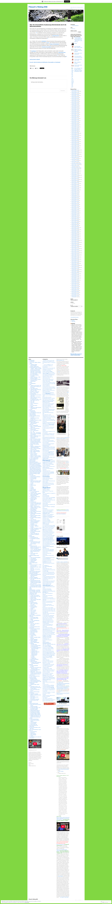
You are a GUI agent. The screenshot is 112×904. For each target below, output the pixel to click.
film (49, 452)
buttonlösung (46, 409)
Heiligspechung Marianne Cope (46, 485)
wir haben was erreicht (45, 684)
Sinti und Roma (32, 692)
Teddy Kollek (44, 652)
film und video (44, 453)
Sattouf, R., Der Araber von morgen (35, 455)
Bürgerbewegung (52, 409)
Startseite (75, 43)
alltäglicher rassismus (49, 375)
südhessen (49, 648)
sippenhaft (49, 629)
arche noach (44, 383)
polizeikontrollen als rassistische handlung (48, 597)
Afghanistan (44, 373)
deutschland (51, 424)
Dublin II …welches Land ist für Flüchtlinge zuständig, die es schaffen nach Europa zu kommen (35, 507)
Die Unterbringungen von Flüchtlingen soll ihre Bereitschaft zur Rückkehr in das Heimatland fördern (48, 434)
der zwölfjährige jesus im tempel (50, 423)
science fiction (50, 625)
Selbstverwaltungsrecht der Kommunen (47, 627)
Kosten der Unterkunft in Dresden (47, 536)
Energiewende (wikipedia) (34, 709)
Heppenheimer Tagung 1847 (46, 488)
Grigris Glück (32, 402)
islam (44, 523)
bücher (49, 409)
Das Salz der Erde (32, 475)
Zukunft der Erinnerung (33, 661)
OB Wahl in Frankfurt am (46, 584)
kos (53, 535)
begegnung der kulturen (49, 389)
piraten (47, 592)
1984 (51, 369)
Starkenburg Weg (33, 658)
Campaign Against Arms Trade (46, 415)
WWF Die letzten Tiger (33, 724)
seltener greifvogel (45, 628)
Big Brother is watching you (51, 398)
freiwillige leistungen (45, 464)
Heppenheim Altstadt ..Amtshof (34, 684)
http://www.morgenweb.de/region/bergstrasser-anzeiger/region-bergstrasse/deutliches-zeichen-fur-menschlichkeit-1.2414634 (63, 687)
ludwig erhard (44, 545)
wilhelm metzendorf (52, 677)
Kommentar (63, 90)
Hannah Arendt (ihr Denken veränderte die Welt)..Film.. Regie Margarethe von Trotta (35, 481)
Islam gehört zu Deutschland (33, 573)
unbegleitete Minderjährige (46, 659)
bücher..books (31, 424)
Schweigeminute (51, 622)
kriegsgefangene (45, 538)
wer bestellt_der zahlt (51, 675)
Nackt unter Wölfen (33, 485)
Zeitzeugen (48, 687)
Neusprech (44, 579)
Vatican (44, 663)
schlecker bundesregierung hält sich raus (48, 619)
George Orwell (48, 470)
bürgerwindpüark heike (45, 414)
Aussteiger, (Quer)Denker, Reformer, (35, 415)
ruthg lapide (51, 616)
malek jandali (44, 548)
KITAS (52, 533)
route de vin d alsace (33, 609)
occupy (50, 584)
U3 (48, 656)
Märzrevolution (44, 567)
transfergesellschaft (52, 654)
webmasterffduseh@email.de (75, 317)
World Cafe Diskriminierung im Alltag (35, 681)
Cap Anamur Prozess (33, 501)
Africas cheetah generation (34, 388)
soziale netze (48, 634)
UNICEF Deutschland (33, 722)
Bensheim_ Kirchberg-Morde (34, 366)
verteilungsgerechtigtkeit (46, 667)
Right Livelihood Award (48, 613)
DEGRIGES (44, 41)
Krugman (53, 539)
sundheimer (50, 646)
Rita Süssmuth (52, 613)
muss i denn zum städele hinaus (47, 566)
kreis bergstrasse (50, 537)
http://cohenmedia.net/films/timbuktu (64, 769)
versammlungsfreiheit (49, 666)
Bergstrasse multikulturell (33, 577)
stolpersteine (49, 645)
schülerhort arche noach (46, 625)
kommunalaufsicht (45, 534)
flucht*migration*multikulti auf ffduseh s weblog (49, 457)
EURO (51, 447)
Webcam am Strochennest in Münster (47, 674)
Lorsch (54, 544)
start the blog (73, 28)
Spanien (50, 635)
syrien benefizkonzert (45, 648)
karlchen (51, 526)
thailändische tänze (51, 652)
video (51, 668)
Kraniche (52, 536)
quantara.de (53, 598)
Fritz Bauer (52, 464)
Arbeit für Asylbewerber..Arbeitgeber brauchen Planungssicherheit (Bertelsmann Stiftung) (35, 494)
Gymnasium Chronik (34, 650)
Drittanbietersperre (33, 383)
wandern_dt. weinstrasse (33, 613)
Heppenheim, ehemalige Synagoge (34, 555)
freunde (49, 464)
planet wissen (47, 595)
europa (53, 447)
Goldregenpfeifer (45, 474)
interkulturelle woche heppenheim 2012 (47, 515)
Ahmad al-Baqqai (60, 876)
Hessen (44, 492)
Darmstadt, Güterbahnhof (33, 639)
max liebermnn (44, 557)
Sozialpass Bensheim (33, 560)
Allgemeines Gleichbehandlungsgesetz (49, 374)
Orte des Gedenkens (32, 634)
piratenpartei (44, 595)
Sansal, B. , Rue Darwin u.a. (34, 403)
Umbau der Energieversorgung (34, 703)
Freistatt (31, 535)
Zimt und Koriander (33, 489)
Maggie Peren (48, 545)
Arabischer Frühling (50, 380)
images (47, 505)
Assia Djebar (52, 383)
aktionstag (50, 373)
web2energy (51, 673)
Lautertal (48, 543)
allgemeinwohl (44, 375)
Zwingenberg (44, 694)
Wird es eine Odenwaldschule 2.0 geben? (35, 729)
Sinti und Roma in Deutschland (34, 699)
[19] (47, 38)
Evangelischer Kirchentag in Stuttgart (35, 473)
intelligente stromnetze (45, 512)
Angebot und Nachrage (45, 379)
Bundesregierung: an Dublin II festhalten (48, 404)
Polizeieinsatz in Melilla (33, 524)
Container (49, 418)
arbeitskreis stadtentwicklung (46, 381)
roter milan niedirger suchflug (46, 616)
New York (46, 579)
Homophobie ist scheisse (33, 679)
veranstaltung (48, 663)
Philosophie (31, 664)
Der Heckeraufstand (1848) (34, 537)
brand (43, 401)
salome (53, 617)
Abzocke (31, 382)
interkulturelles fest (50, 512)
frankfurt (44, 463)
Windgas (50, 679)
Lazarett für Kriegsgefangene (34, 659)
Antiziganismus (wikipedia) (34, 693)
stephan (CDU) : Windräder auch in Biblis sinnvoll (49, 644)
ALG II (44, 374)
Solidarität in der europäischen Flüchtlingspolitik (49, 632)
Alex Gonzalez (53, 373)
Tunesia (54, 655)
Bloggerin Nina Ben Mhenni (50, 400)
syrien (52, 647)
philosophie (44, 592)
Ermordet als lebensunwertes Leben (35, 596)
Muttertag (31, 619)
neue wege (46, 570)
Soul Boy (31, 404)
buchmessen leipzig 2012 (46, 403)
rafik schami (44, 599)
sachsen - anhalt (49, 617)
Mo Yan (44, 565)
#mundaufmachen (32, 360)
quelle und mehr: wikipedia (35, 59)
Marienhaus (47, 548)
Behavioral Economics (33, 421)
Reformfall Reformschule (33, 630)
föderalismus (44, 465)
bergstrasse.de (52, 393)
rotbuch (45, 614)
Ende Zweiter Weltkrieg (46, 442)
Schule (30, 685)
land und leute (31, 601)
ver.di (45, 663)
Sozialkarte (44, 635)
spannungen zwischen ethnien (47, 636)
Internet (31, 563)
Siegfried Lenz (49, 628)
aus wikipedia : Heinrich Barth (64, 897)
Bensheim (48, 393)
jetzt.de (52, 525)
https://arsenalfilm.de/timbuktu (61, 750)
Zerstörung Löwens (33, 600)
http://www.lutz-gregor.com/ (60, 844)
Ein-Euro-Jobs (53, 441)
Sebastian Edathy (45, 626)
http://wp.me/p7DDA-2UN (60, 360)
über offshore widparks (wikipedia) (35, 713)
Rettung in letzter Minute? (34, 631)
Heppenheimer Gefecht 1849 (35, 651)
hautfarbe (50, 483)
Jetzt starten (67, 1)
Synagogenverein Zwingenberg (46, 647)
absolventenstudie (48, 370)
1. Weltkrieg (48, 364)
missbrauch (45, 562)
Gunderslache (33, 649)
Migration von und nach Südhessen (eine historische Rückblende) (78, 50)
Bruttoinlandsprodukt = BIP (46, 402)
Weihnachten (44, 675)
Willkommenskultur (46, 679)
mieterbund (44, 558)
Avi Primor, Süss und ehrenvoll (34, 595)
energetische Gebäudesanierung (47, 443)
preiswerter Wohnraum (49, 598)
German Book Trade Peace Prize (47, 471)
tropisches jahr (48, 655)
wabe (54, 669)
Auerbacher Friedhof (33, 635)
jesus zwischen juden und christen (47, 525)
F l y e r (67, 468)
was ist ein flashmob (33, 723)
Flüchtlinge (46, 460)
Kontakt (31, 588)
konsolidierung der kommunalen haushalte (48, 535)
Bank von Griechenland (54, 44)
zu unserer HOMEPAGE (75, 25)
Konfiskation (33, 51)
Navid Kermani (44, 569)
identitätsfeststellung (45, 503)
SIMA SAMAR (53, 628)
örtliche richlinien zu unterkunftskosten (47, 698)
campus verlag (52, 415)
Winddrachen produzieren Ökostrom (35, 714)
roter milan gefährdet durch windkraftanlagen (48, 615)
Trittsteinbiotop (44, 655)
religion (52, 607)
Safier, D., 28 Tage (33, 452)
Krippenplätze (44, 539)
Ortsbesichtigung (49, 588)
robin (43, 614)
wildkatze (47, 677)
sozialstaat (47, 635)
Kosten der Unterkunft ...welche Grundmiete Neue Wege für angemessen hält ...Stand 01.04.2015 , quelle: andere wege (78, 39)
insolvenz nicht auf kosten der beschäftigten (48, 509)
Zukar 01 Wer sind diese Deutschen (76, 324)
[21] (66, 56)
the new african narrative (33, 405)
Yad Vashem (48, 686)
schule (48, 622)
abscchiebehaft (44, 370)
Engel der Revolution (33, 478)
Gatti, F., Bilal (32, 401)
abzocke (51, 371)
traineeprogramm (47, 654)
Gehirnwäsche (44, 470)
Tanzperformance (32, 660)
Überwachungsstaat (45, 697)
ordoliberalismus (45, 588)
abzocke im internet (45, 372)
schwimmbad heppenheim (46, 623)
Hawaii (53, 483)
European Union (45, 448)
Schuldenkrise (45, 622)
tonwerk (44, 654)
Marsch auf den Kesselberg (46, 549)
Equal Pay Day (32, 732)
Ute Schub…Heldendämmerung (34, 620)
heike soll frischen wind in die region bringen (48, 484)
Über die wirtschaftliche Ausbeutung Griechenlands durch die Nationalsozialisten (35, 380)
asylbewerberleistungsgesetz (46, 384)
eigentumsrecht (49, 441)
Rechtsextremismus (45, 607)
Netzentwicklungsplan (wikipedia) (35, 712)
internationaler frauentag (46, 518)
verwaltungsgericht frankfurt (46, 668)
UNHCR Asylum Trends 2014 (34, 533)
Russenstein (33, 657)
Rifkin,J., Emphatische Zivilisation (35, 451)
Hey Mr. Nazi (32, 625)
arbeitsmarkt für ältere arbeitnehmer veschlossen (49, 382)
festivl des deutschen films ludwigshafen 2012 (48, 451)
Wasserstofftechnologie (45, 673)
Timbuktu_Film (59, 726)
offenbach (52, 585)
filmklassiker (52, 452)
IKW (45, 505)
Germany (52, 471)
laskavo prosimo (45, 543)
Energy (49, 444)
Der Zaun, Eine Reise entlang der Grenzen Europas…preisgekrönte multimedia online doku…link (35, 503)
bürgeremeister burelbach (51, 410)
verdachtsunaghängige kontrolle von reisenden (48, 664)
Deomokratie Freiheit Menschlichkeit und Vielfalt (49, 422)
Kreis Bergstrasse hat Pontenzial (34, 711)
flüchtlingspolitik (53, 460)
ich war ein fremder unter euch (46, 502)
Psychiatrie (32, 656)
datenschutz (44, 420)
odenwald (31, 608)
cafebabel (50, 414)
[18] (36, 32)
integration (50, 510)
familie (44, 449)
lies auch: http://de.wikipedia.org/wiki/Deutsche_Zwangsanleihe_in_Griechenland (45, 62)
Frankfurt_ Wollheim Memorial (34, 642)
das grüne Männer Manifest (34, 617)
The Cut (31, 486)
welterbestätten (32, 614)
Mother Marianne (32, 621)
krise (47, 539)
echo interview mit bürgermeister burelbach (48, 440)
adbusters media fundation (51, 372)
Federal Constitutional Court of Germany (50, 449)
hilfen (30, 556)
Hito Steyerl (44, 498)
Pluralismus (51, 595)
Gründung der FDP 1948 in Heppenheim (48, 478)
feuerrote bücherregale (45, 452)
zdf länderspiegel (45, 687)
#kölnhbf (73, 323)
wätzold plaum (44, 686)
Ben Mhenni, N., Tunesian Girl (34, 391)
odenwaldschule (46, 585)
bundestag (49, 405)
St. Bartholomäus (45, 638)
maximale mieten (45, 554)
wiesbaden (44, 677)
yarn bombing (52, 686)
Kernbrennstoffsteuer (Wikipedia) (35, 710)
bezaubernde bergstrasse (33, 602)
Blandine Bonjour (45, 400)
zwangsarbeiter (52, 688)
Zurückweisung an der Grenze (46, 688)
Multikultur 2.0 (46, 565)
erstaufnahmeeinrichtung (46, 447)
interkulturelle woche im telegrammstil (47, 517)
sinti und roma (45, 629)
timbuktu (47, 653)
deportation (44, 423)
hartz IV (31, 544)
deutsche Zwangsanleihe (46, 46)
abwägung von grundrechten (46, 371)
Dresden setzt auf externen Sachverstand (49, 438)
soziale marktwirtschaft (51, 633)
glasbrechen (52, 472)
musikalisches (31, 622)
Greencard (31, 479)
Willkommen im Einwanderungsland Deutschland (49, 678)
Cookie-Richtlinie (26, 902)
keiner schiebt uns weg (45, 528)
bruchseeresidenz (50, 401)
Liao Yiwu (51, 543)
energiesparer (52, 443)
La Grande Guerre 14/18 (33, 594)
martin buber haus (51, 550)
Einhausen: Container (33, 512)
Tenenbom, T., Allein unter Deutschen (35, 456)
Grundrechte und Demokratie (46, 477)
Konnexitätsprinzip (49, 534)
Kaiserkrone (48, 526)
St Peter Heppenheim (45, 646)
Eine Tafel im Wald (34, 644)
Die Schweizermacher (33, 477)
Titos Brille (31, 487)
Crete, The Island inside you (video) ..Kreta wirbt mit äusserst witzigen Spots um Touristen (35, 542)
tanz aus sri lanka (45, 649)
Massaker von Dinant (33, 598)
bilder (43, 399)
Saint (51, 617)
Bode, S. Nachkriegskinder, (34, 425)
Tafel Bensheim (32, 561)
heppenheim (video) (33, 605)
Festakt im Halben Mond (46, 450)
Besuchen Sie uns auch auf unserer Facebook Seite (76, 354)
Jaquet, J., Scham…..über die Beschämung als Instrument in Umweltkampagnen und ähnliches (35, 433)
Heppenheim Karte (33, 411)
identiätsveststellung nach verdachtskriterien (48, 504)
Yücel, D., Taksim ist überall (34, 457)
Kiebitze (49, 528)
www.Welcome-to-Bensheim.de (61, 705)
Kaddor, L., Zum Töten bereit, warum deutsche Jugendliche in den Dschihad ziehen (35, 436)
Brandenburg (46, 401)
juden (54, 525)
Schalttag (46, 618)
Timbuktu (31, 406)
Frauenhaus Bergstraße (33, 559)
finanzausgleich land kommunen (50, 453)
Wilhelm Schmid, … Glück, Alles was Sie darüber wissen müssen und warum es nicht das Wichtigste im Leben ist (35, 672)
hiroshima (53, 497)
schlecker (51, 618)
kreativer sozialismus (45, 537)
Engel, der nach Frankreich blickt (35, 645)
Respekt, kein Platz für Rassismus (35, 680)
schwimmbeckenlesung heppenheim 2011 (48, 624)
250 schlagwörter (32, 361)
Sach (48, 42)
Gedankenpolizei (48, 465)
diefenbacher (44, 430)
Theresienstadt (44, 653)
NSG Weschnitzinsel (46, 583)
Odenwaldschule (32, 627)
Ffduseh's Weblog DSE (38, 7)
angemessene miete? (51, 379)
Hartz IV (47, 483)
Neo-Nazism (48, 569)
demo (54, 420)
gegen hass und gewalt (46, 467)
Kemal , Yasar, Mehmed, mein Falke (35, 438)
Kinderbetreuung (47, 529)
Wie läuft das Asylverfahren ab (34, 534)
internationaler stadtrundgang (46, 519)
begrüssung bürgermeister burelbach (47, 392)
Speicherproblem (45, 637)
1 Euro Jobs (45, 364)
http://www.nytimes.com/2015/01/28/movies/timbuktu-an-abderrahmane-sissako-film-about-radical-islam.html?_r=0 (63, 818)
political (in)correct (32, 674)
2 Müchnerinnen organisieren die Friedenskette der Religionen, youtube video (35, 575)
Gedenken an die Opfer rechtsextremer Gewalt (48, 466)
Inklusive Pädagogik (33, 734)
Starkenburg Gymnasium (47, 643)
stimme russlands (45, 645)
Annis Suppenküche (33, 558)
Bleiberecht (31, 500)
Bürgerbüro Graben (45, 410)
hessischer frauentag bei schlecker (47, 497)
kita (47, 532)
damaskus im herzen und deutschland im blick (48, 419)
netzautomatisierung (52, 569)
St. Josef (48, 638)
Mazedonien (48, 557)
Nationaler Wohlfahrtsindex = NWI (47, 568)
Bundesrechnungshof (51, 403)
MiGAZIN (73, 320)
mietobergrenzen (48, 558)
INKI (43, 508)
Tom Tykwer (53, 653)
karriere (54, 526)
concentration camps (45, 418)
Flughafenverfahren (45, 458)
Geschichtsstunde (32, 536)
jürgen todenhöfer (45, 526)
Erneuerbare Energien (46, 445)
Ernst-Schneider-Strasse (34, 646)
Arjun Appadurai (48, 383)
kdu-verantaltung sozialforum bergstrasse (49, 527)
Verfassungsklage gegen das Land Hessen (48, 665)
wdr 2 (49, 673)
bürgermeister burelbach (46, 411)
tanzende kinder (49, 649)
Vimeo (62, 706)
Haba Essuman (44, 483)
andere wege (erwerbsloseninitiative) (35, 557)
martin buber (52, 549)
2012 (52, 369)
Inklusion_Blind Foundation (33, 562)
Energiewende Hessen (45, 444)
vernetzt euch (44, 666)
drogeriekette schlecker (45, 439)
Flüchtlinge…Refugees (33, 490)
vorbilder (52, 669)
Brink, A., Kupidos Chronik (34, 392)
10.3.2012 (52, 364)
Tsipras (51, 655)
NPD (43, 583)
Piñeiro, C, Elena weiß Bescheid (34, 450)
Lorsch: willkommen (33, 519)
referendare (49, 607)
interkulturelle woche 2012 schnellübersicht (48, 514)
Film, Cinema (31, 474)
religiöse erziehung (53, 608)
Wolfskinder (32, 488)
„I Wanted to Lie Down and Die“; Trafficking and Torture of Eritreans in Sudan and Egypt (35, 386)
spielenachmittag (49, 637)
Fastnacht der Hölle (33, 597)
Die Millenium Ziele (33, 393)
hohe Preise (47, 498)
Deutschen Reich (55, 35)
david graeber (47, 420)
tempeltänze (47, 652)
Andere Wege (73, 321)
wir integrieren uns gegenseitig (46, 685)
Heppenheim (32, 643)
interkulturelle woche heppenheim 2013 (48, 516)
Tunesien (47, 656)
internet (49, 520)
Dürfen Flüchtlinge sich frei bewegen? (35, 511)
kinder (44, 529)
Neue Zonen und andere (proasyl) (35, 626)
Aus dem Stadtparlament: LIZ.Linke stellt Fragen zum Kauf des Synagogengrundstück (35, 413)
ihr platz (44, 505)
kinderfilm (50, 529)
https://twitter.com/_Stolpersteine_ (61, 513)
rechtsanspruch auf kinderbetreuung (47, 604)
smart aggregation (53, 629)
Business (44, 409)
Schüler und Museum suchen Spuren (35, 599)
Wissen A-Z (31, 730)
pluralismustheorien (45, 596)
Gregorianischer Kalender (46, 475)
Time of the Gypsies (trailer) (34, 700)
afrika (47, 373)
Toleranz (50, 653)
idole (54, 504)
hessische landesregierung (46, 495)
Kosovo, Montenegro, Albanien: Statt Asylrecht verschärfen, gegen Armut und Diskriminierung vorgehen (35, 592)
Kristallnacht (50, 539)
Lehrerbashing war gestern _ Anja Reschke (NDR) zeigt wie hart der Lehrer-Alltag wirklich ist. (35, 687)
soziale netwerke (45, 634)
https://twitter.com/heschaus (60, 625)
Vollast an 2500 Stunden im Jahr (47, 669)
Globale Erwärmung (33, 733)
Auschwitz (31, 636)
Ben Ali (53, 392)
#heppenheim (61, 690)
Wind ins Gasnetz (45, 680)
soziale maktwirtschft (45, 633)
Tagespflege (52, 648)
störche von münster (33, 610)
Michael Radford (52, 557)
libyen (53, 543)
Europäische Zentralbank (50, 448)
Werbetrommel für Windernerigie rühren (48, 676)
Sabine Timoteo (45, 617)
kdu (43, 527)
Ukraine (50, 656)
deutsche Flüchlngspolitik (46, 424)
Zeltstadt (52, 687)
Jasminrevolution (47, 523)
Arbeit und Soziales (32, 410)
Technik (31, 702)
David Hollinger (51, 420)
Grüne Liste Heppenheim (46, 479)
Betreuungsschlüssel (45, 398)
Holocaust (50, 498)
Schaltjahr (44, 618)
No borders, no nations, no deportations (62, 561)
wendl (47, 675)
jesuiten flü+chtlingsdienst (46, 524)
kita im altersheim (45, 533)
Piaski (59, 371)
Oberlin (50, 583)
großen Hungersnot (61, 52)
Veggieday (31, 735)
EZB (54, 448)
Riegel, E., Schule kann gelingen (34, 691)
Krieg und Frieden (50, 538)
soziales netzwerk (52, 634)
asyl (54, 383)
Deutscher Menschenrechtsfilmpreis (35, 476)
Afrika (30, 384)
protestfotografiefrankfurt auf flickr (61, 626)
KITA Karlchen (49, 533)
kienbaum (52, 528)
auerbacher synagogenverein (46, 385)
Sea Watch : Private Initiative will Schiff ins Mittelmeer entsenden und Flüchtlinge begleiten (35, 529)
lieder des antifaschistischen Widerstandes (48, 544)
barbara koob (44, 389)
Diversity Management (33, 731)
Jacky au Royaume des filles (34, 618)
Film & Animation (60, 771)
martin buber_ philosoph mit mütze (47, 553)
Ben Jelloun (44, 393)
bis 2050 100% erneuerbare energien (48, 399)
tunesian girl (44, 656)
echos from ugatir (45, 441)
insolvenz (45, 508)
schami (49, 618)
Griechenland (31, 540)
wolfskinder (52, 685)
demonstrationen (45, 421)
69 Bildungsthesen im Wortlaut (46, 369)
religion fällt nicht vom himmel (46, 608)
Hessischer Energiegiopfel (46, 496)
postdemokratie (44, 598)
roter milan (47, 614)
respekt (43, 613)
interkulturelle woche (46, 513)
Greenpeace (48, 474)
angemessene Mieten (45, 380)
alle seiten (31, 409)
